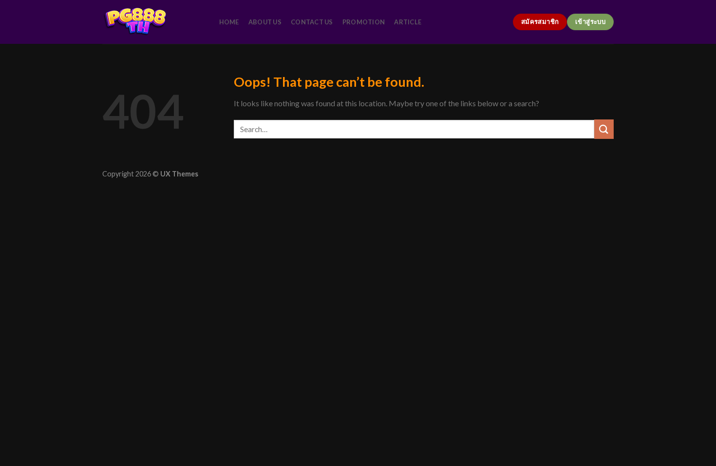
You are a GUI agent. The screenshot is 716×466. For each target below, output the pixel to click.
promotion (363, 22)
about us (265, 22)
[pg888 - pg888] (151, 22)
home (229, 22)
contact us (312, 22)
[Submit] (604, 128)
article (407, 22)
